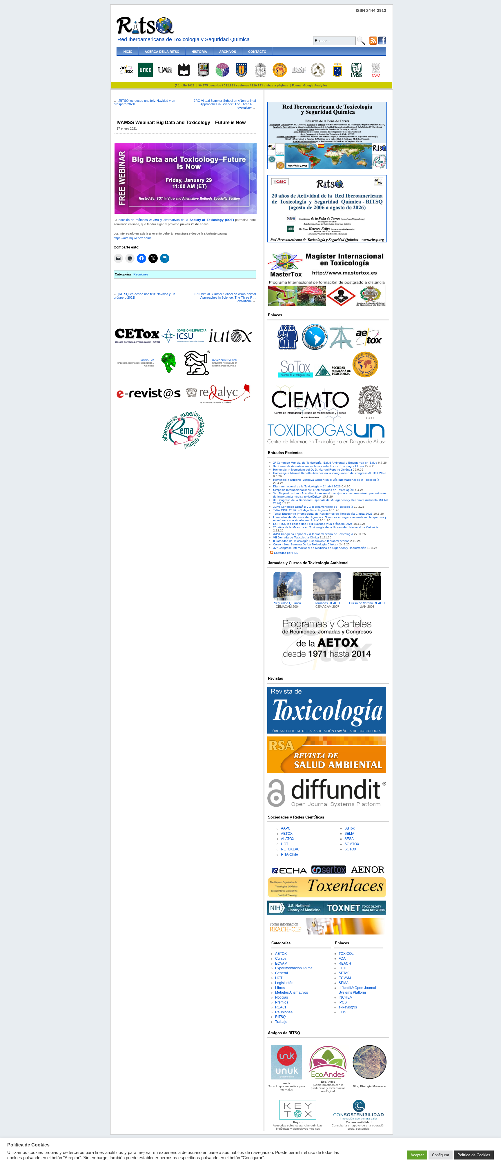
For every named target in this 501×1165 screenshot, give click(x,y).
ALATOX (287, 839)
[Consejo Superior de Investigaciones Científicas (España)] (375, 76)
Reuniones (140, 274)
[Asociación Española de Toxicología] (126, 73)
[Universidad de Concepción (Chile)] (241, 76)
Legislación (284, 983)
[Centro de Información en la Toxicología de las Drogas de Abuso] (326, 443)
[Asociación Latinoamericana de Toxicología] (315, 349)
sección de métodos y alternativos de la (176, 220)
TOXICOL (346, 954)
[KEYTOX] (297, 1119)
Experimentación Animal (294, 968)
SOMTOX (351, 844)
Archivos (227, 51)
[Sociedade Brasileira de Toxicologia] (288, 349)
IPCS (343, 1002)
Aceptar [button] (417, 1155)
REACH (281, 1007)
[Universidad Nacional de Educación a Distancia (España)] (145, 76)
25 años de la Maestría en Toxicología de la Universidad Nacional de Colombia (326, 527)
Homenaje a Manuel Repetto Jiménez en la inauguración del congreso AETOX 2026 (329, 473)
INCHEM (346, 997)
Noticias (281, 997)
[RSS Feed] (373, 43)
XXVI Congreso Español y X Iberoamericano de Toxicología (313, 506)
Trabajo (281, 1022)
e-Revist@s (348, 1007)
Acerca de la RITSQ (162, 51)
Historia (199, 51)
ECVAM (281, 963)
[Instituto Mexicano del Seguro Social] (356, 76)
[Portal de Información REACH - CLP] (326, 933)
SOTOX (350, 849)
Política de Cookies (474, 1155)
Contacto (257, 51)
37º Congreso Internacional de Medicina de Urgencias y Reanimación (319, 547)
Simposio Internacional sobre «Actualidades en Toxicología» (313, 489)
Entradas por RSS (285, 552)
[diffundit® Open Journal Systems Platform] (326, 805)
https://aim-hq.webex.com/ (132, 238)
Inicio (127, 51)
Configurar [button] (440, 1155)
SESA (349, 839)
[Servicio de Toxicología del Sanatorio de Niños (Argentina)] (328, 872)
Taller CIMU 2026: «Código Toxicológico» (300, 510)
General (281, 973)
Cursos (280, 959)
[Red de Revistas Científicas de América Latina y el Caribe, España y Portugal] (218, 402)
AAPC (286, 828)
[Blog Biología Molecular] (369, 1078)
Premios (281, 1002)
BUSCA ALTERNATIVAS (224, 359)
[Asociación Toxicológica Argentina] (342, 349)
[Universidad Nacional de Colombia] (260, 76)
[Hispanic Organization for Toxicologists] (365, 376)
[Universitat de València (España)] (318, 76)
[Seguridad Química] (287, 599)
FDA (342, 959)
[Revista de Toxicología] (326, 732)
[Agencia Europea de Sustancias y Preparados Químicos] (288, 872)
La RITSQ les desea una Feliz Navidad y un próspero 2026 (313, 523)
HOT (284, 844)
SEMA (349, 834)
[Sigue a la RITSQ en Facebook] (382, 43)
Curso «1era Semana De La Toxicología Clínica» (305, 544)
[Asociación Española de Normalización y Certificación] (369, 872)
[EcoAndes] (328, 1078)
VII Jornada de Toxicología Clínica (296, 537)
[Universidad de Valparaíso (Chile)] (337, 76)
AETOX (287, 834)
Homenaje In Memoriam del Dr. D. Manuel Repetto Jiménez (312, 469)
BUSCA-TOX (147, 359)
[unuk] (286, 1078)
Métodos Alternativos (291, 992)
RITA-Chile (289, 854)
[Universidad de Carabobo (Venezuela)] (203, 76)
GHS (342, 1012)
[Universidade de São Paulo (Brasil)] (299, 71)
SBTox (349, 828)
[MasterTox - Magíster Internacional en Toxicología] (326, 306)
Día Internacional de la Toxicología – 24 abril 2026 (307, 486)
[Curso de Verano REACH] (367, 599)
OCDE (344, 968)
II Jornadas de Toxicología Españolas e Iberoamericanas (311, 540)
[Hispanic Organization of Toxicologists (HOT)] (280, 76)
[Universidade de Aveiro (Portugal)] (183, 76)
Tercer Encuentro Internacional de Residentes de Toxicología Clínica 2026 (323, 513)
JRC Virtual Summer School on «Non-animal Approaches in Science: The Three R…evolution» (225, 104)
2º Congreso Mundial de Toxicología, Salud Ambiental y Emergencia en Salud (325, 462)
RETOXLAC (290, 849)
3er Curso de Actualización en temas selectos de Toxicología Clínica (318, 466)
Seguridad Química (287, 603)
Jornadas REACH (327, 603)
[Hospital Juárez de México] (222, 76)
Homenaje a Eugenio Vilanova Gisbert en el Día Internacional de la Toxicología (326, 479)
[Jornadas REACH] (327, 599)
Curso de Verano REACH (367, 603)
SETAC (344, 973)
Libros (280, 988)
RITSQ (280, 1017)
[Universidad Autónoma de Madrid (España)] (164, 71)
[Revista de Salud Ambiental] (326, 772)
